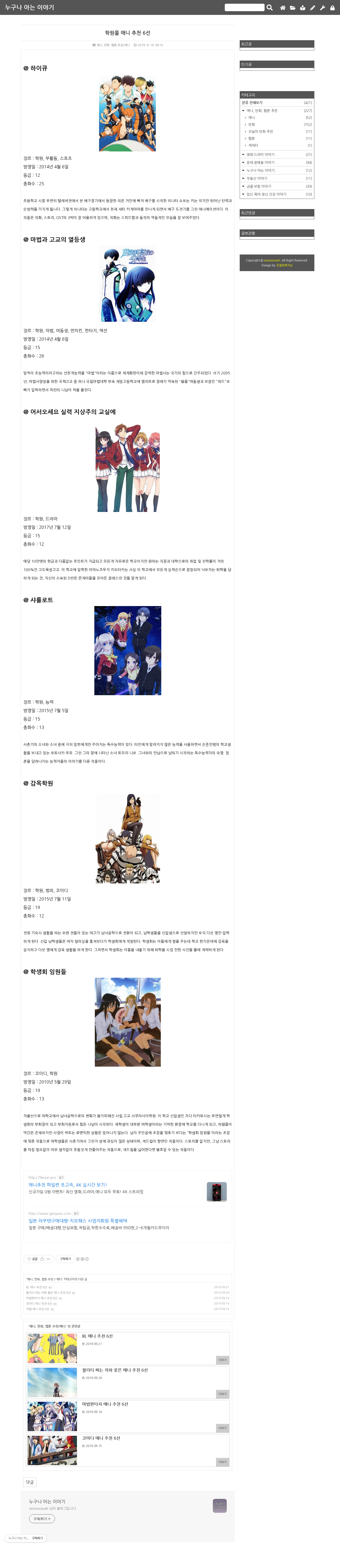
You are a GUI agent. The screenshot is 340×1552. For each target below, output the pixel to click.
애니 (59, 1279)
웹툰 (279, 138)
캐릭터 (279, 145)
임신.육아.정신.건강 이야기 (279, 194)
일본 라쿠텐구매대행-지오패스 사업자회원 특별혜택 (78, 1221)
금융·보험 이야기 (279, 186)
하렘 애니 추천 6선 (37, 1309)
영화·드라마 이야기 (279, 154)
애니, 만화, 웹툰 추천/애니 (113, 45)
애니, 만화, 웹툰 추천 (40, 1279)
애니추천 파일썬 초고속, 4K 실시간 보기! (68, 1185)
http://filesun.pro (42, 1177)
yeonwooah (272, 260)
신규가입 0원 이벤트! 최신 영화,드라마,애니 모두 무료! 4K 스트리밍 (86, 1192)
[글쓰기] (313, 8)
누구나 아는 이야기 (29, 7)
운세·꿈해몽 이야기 (279, 162)
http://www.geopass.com (50, 1213)
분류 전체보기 (277, 103)
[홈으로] (283, 8)
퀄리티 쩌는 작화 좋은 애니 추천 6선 (48, 1292)
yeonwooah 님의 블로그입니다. (53, 1508)
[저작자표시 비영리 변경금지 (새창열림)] (82, 1259)
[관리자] (323, 8)
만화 (279, 124)
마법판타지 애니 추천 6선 (41, 1298)
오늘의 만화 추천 (279, 131)
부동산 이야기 (279, 178)
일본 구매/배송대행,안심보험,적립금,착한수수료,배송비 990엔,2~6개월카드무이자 (99, 1228)
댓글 (30, 1482)
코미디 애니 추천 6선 (39, 1303)
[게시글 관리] (48, 1259)
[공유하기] (42, 1259)
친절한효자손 (284, 265)
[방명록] (303, 8)
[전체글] (293, 8)
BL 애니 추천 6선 (36, 1287)
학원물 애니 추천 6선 (127, 33)
